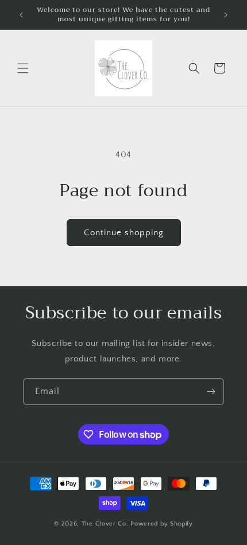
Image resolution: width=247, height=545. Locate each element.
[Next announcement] (225, 15)
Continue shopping (124, 233)
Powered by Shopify (161, 523)
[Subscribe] (210, 391)
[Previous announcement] (21, 15)
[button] (23, 68)
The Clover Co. (106, 523)
